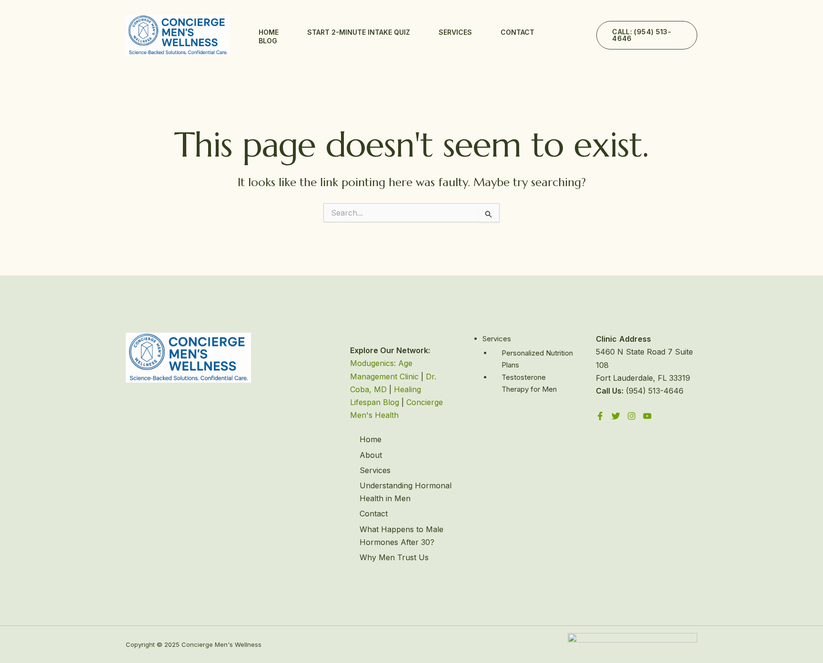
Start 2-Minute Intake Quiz (358, 32)
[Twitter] (616, 416)
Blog (268, 41)
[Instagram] (631, 416)
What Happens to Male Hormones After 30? (401, 535)
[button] (646, 35)
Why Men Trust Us (394, 557)
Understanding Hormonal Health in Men (406, 492)
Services (455, 32)
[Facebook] (600, 416)
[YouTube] (647, 416)
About (371, 455)
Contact (517, 32)
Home (269, 32)
